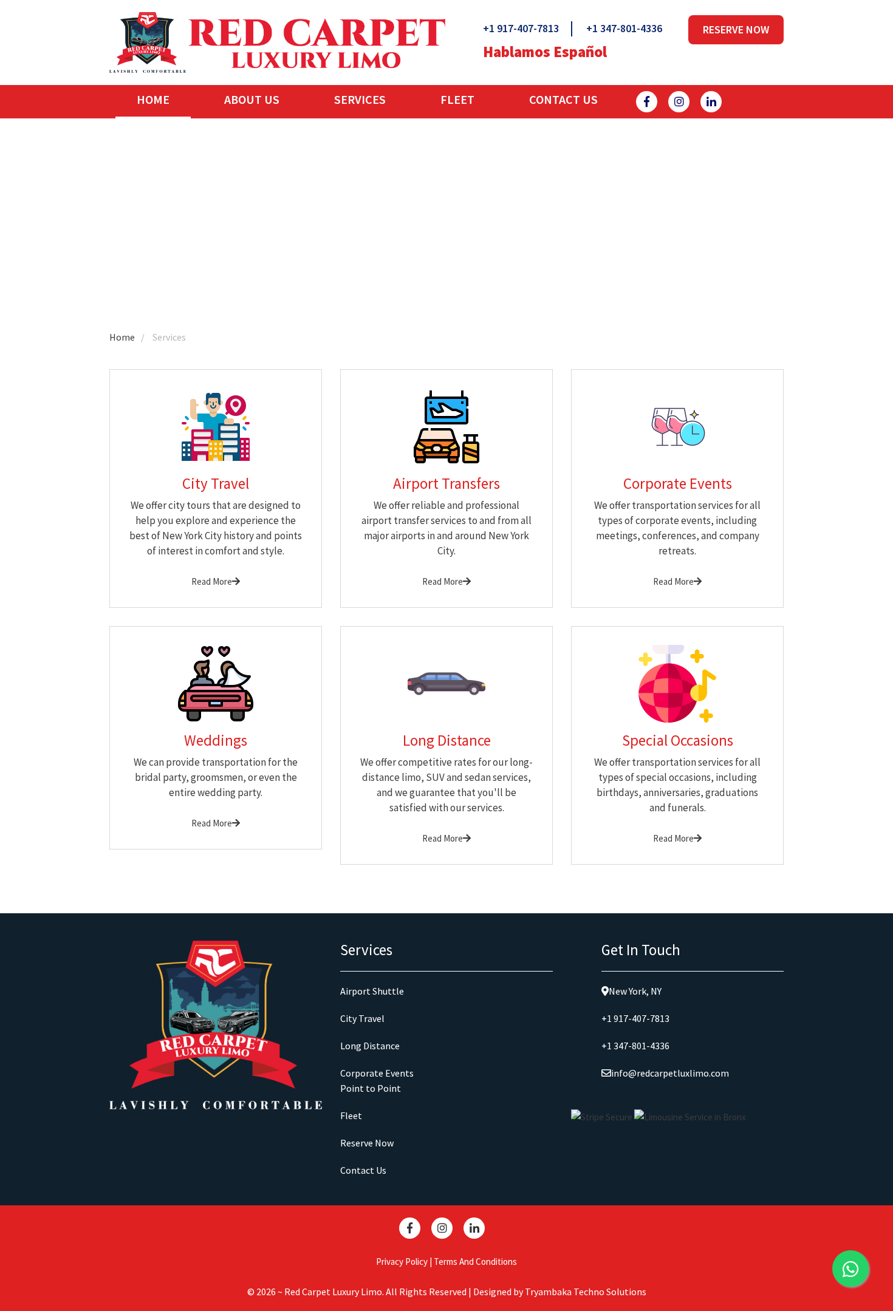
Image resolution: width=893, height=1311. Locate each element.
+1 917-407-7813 (521, 28)
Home (164, 99)
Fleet (457, 99)
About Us (251, 99)
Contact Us (563, 99)
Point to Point (370, 1088)
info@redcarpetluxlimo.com (670, 1073)
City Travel (362, 1018)
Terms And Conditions (475, 1261)
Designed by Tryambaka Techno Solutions (559, 1291)
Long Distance (370, 1046)
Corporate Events (377, 1073)
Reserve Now (736, 29)
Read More (211, 581)
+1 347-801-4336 (624, 28)
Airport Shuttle (372, 991)
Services (360, 99)
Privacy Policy (402, 1261)
